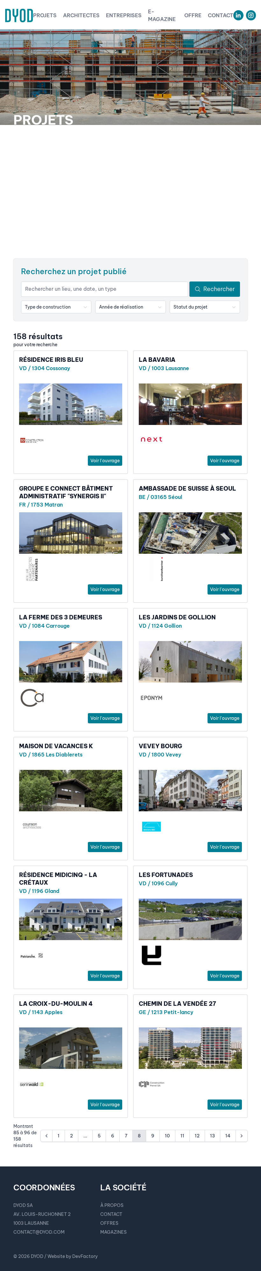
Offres (109, 1223)
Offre (192, 15)
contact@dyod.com (39, 1232)
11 (182, 1136)
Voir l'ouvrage (105, 461)
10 (167, 1136)
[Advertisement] (130, 192)
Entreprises (124, 15)
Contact (220, 15)
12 (197, 1136)
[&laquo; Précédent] (46, 1136)
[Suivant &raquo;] (242, 1136)
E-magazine (162, 15)
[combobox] (56, 307)
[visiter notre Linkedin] (238, 15)
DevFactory (85, 1256)
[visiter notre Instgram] (251, 15)
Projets (45, 15)
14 (227, 1136)
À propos (111, 1205)
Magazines (113, 1232)
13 (212, 1136)
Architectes (81, 15)
